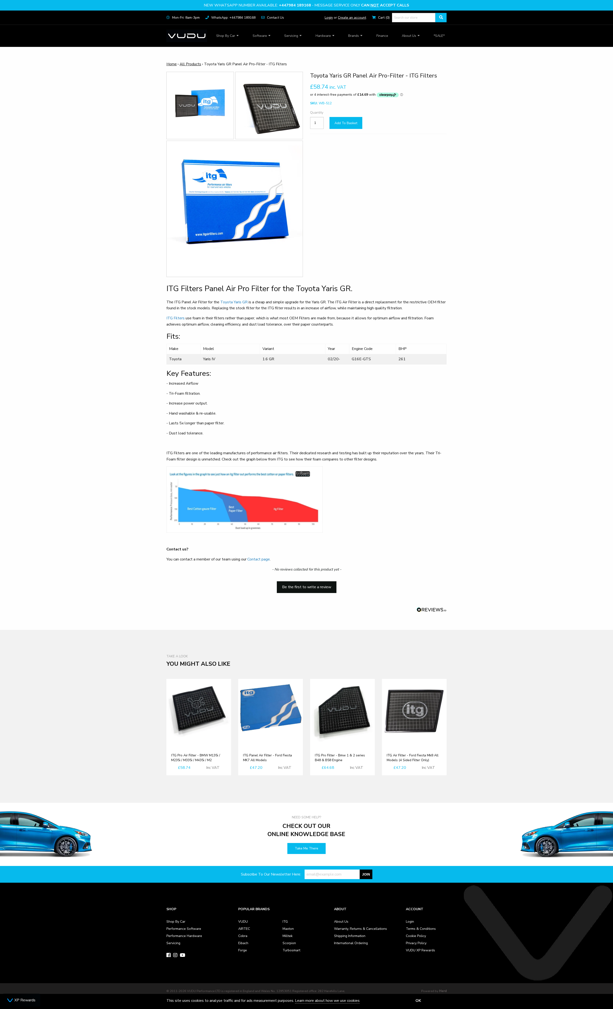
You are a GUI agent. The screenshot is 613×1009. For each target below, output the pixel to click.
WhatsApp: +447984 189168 (233, 17)
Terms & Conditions (421, 928)
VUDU (243, 921)
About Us (409, 35)
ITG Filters (175, 318)
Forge (242, 950)
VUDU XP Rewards (420, 950)
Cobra (242, 936)
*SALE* (439, 35)
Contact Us (275, 17)
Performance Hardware (184, 936)
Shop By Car (225, 35)
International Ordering (351, 943)
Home (171, 64)
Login (329, 17)
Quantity (316, 112)
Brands (353, 35)
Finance (382, 35)
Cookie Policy (416, 936)
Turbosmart (291, 950)
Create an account (352, 17)
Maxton (288, 928)
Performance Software (183, 928)
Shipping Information (349, 936)
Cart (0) (384, 17)
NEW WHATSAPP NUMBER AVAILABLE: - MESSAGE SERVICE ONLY (306, 5)
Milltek (288, 936)
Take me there (306, 848)
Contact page (258, 559)
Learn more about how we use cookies (327, 1000)
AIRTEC (244, 928)
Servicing (291, 35)
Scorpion (289, 943)
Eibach (243, 943)
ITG (285, 921)
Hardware (323, 35)
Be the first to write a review (306, 587)
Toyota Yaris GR (234, 302)
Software (260, 35)
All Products (190, 64)
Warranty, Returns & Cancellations (360, 928)
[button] (306, 585)
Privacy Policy (416, 943)
